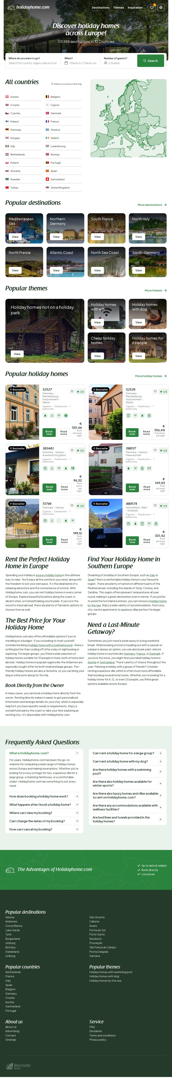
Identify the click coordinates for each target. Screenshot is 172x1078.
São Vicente (97, 917)
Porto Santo (97, 934)
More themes (153, 290)
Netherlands (13, 972)
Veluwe (9, 917)
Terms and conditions (102, 1035)
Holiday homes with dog (104, 976)
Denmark (154, 653)
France (140, 653)
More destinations (150, 205)
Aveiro (93, 925)
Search (153, 61)
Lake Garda (12, 930)
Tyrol (8, 934)
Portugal (10, 1010)
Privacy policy (97, 1039)
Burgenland (12, 938)
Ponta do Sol (97, 930)
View (15, 236)
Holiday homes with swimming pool (110, 972)
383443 (54, 452)
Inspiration (135, 7)
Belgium (10, 989)
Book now (49, 432)
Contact (10, 1035)
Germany (129, 653)
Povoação (95, 943)
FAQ (92, 1027)
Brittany (10, 947)
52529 (134, 396)
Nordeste (95, 938)
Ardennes (11, 921)
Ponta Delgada (98, 951)
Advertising (12, 1031)
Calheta (94, 921)
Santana (94, 956)
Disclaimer (95, 1031)
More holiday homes (148, 376)
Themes (118, 7)
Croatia (10, 997)
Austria (92, 662)
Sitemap (10, 1039)
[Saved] (152, 7)
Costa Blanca (13, 925)
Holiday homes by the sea (105, 980)
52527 (51, 396)
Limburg (10, 943)
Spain (91, 579)
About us (10, 1027)
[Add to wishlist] (72, 391)
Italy (152, 575)
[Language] (161, 7)
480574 (136, 507)
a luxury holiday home (49, 575)
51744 (53, 505)
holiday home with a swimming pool (50, 645)
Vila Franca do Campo (102, 947)
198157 (137, 452)
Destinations (101, 7)
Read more (63, 432)
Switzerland (107, 662)
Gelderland (12, 951)
